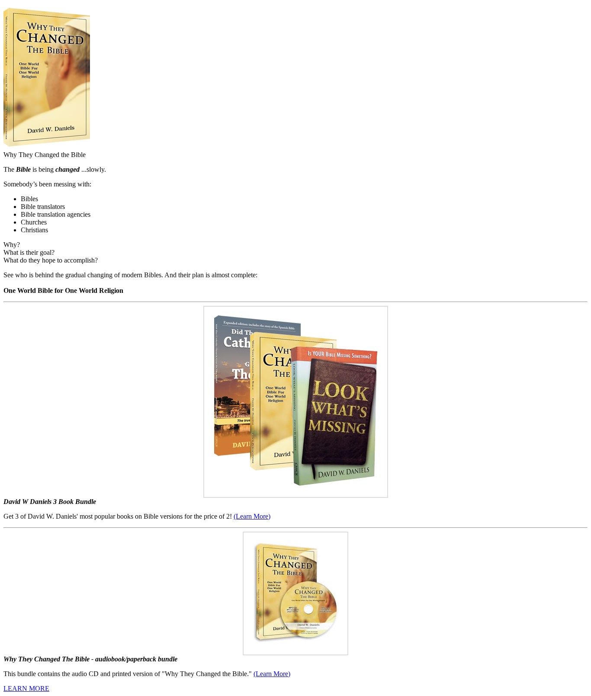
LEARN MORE (26, 688)
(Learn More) (252, 516)
